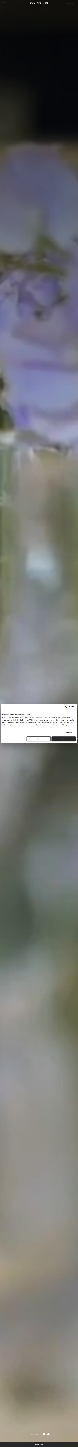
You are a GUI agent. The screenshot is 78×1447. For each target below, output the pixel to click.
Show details (67, 733)
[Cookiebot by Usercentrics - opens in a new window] (67, 707)
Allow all (63, 739)
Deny (38, 739)
